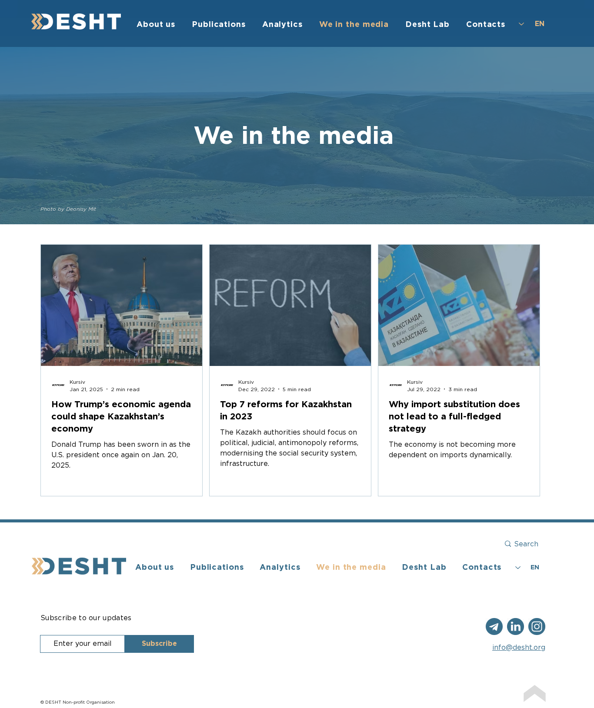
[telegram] (494, 626)
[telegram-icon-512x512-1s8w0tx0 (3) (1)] (536, 626)
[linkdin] (515, 626)
